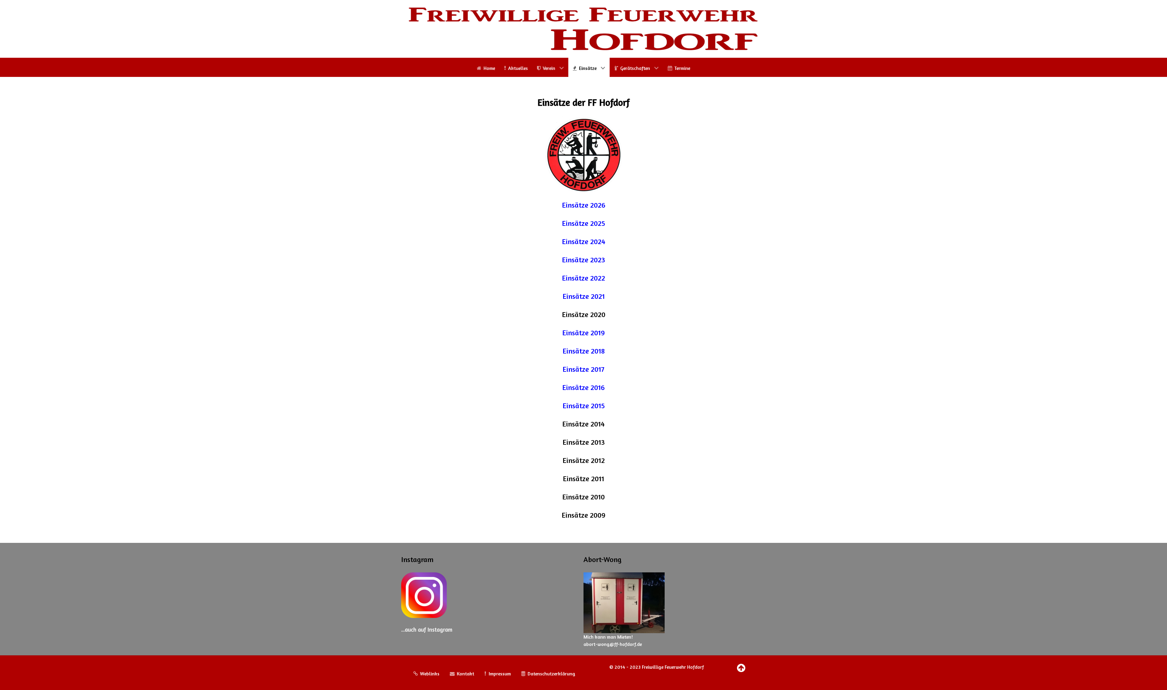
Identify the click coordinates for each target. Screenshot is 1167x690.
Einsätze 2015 (584, 405)
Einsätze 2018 (584, 351)
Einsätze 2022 (583, 278)
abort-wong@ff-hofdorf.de (613, 644)
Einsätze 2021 (584, 296)
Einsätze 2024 (583, 241)
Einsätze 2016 (583, 387)
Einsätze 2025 (583, 223)
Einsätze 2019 (583, 332)
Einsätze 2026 (583, 205)
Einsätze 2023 (583, 259)
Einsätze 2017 (583, 369)
